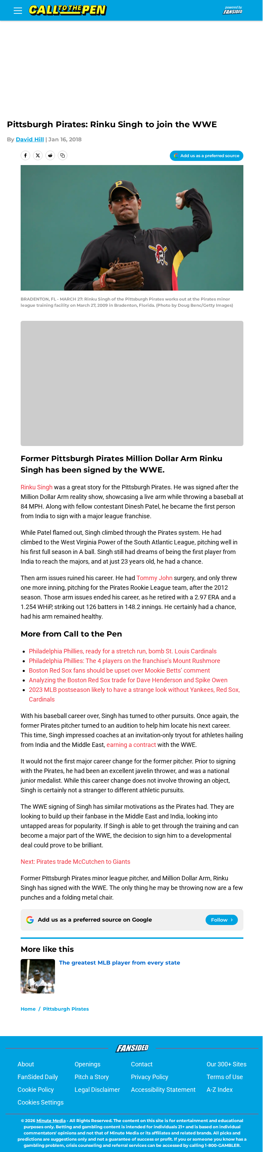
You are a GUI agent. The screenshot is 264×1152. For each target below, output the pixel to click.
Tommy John (154, 578)
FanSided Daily (38, 1076)
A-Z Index (220, 1089)
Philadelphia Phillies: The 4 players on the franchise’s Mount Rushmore (124, 660)
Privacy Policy (149, 1076)
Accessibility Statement (163, 1089)
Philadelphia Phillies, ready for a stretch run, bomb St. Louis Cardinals (123, 651)
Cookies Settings (41, 1102)
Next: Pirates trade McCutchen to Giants (75, 861)
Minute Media (51, 1120)
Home (28, 1009)
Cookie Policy (36, 1089)
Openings (87, 1064)
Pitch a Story (92, 1076)
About (26, 1064)
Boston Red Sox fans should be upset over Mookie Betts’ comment (119, 670)
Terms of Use (225, 1076)
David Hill (30, 139)
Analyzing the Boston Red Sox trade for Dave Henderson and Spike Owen (128, 680)
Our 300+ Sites (226, 1064)
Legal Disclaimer (97, 1089)
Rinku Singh (37, 487)
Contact (142, 1064)
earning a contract (131, 744)
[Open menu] (18, 10)
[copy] (62, 155)
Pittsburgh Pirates (66, 1009)
